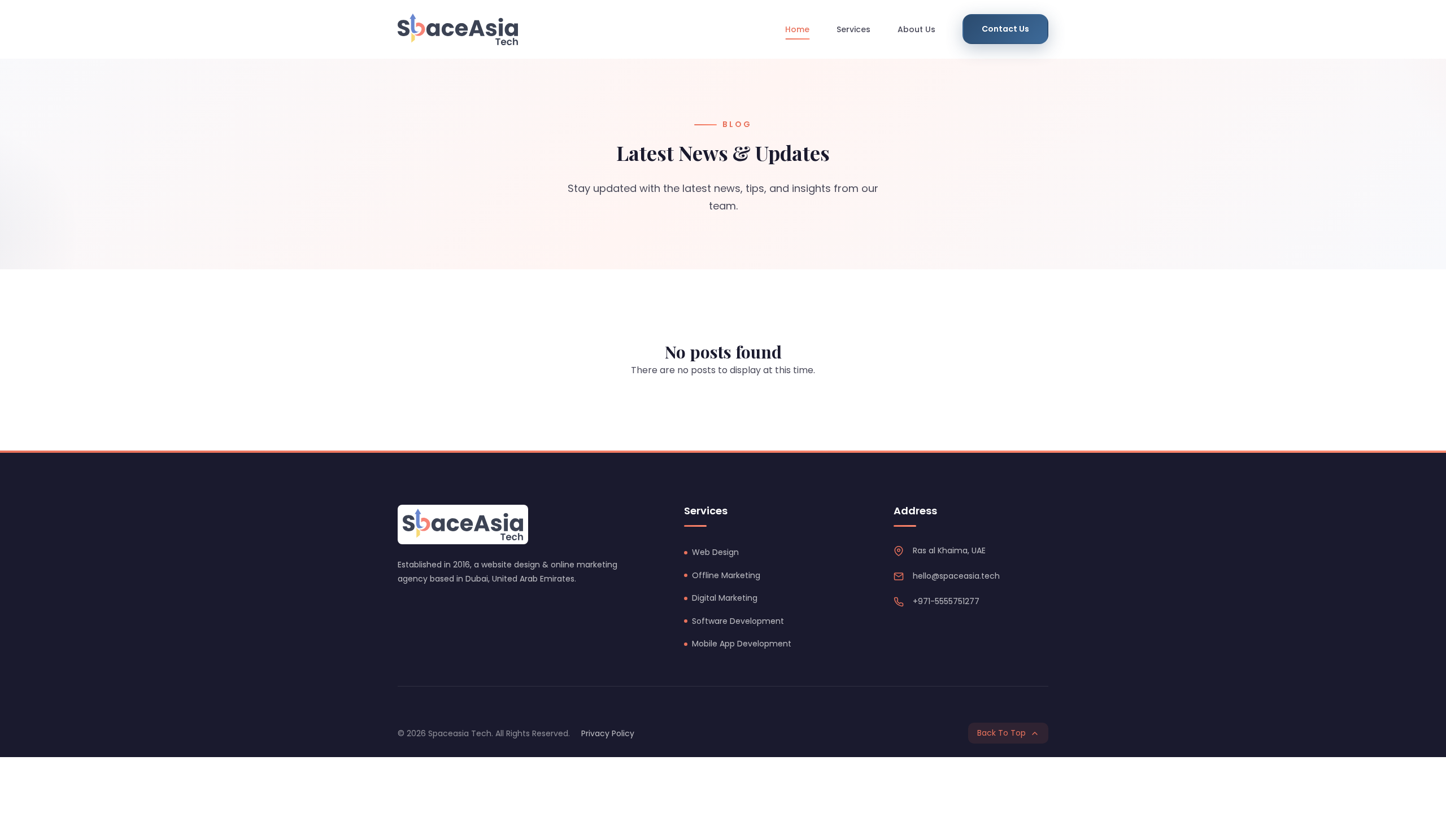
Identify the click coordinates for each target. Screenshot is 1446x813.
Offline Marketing (726, 575)
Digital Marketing (724, 598)
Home (797, 29)
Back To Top (1001, 732)
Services (853, 29)
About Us (916, 29)
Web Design (715, 552)
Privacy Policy (607, 733)
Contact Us (1005, 28)
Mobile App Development (741, 643)
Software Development (738, 621)
